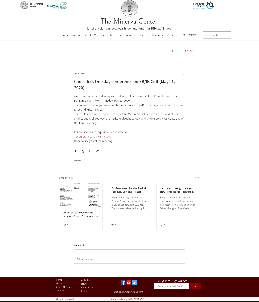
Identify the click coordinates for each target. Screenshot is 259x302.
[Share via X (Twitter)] (82, 151)
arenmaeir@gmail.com (131, 291)
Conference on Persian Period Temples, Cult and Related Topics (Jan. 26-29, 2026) (129, 190)
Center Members (64, 287)
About (59, 283)
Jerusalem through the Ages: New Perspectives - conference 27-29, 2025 (177, 190)
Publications (87, 287)
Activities (85, 280)
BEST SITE (139, 299)
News (84, 283)
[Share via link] (97, 151)
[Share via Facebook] (75, 151)
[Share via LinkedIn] (90, 151)
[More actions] (183, 74)
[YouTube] (129, 282)
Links (84, 291)
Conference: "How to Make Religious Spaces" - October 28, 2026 (81, 214)
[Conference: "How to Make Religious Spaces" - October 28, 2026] (81, 195)
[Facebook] (123, 282)
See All (197, 177)
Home (59, 279)
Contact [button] (60, 290)
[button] (171, 50)
